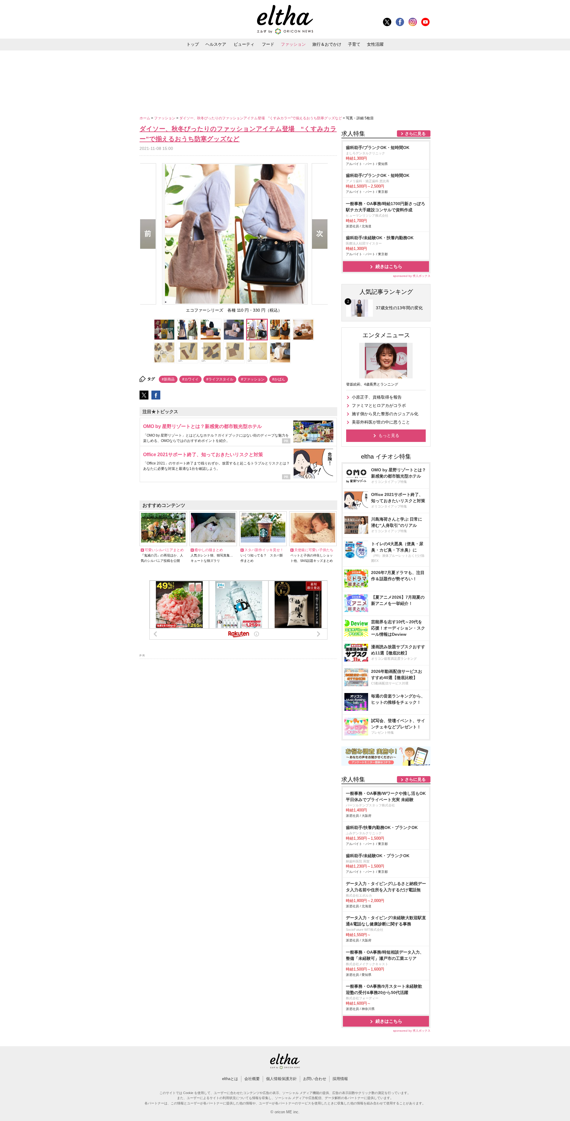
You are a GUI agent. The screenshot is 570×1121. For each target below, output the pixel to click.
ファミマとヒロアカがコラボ (379, 405)
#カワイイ (190, 379)
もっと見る (389, 435)
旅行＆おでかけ (326, 44)
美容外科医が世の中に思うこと (381, 422)
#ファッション (253, 379)
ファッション (293, 44)
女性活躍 (375, 44)
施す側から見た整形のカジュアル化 (385, 413)
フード (268, 44)
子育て (354, 44)
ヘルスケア (215, 44)
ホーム (145, 118)
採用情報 (340, 1078)
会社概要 (252, 1078)
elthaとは (230, 1078)
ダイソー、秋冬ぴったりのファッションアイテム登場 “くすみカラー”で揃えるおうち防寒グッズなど (261, 118)
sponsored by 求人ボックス (411, 276)
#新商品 (168, 379)
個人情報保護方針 (281, 1078)
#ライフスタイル (219, 379)
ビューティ (244, 44)
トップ (192, 44)
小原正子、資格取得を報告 (377, 397)
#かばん (278, 379)
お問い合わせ (314, 1078)
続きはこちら (389, 266)
